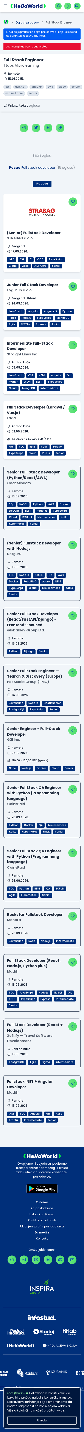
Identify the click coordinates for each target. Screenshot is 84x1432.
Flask (46, 831)
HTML (42, 375)
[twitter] (36, 128)
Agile (25, 266)
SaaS (44, 446)
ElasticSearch (52, 703)
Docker (64, 504)
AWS (51, 504)
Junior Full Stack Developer (32, 284)
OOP (40, 259)
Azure (46, 581)
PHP (11, 446)
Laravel (57, 446)
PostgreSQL (16, 709)
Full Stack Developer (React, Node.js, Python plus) (34, 963)
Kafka (64, 517)
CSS (30, 375)
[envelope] (72, 1259)
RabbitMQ (30, 581)
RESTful (25, 324)
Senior (56, 266)
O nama (42, 1202)
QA (41, 825)
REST (39, 381)
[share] (60, 128)
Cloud (13, 266)
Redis (12, 318)
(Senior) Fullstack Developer (34, 232)
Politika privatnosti (42, 1220)
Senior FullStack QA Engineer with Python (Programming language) (34, 793)
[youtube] (36, 1259)
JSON (27, 381)
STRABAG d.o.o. (20, 238)
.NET (11, 259)
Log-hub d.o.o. (20, 290)
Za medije (42, 1232)
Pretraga (42, 183)
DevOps (14, 511)
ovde (60, 1410)
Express (41, 324)
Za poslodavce (42, 1208)
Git (69, 375)
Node (12, 768)
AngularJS (50, 311)
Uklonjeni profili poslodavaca (42, 1226)
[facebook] (24, 128)
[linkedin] (48, 128)
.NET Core (40, 266)
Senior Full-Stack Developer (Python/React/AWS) (33, 475)
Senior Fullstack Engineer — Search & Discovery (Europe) (34, 673)
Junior (55, 324)
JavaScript (16, 311)
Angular (33, 311)
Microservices (46, 517)
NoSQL (23, 504)
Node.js (24, 575)
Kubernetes (17, 523)
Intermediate (49, 388)
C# (22, 259)
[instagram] (24, 1259)
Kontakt (42, 1238)
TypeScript (56, 259)
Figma (46, 1062)
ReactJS (42, 511)
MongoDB (63, 318)
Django (29, 651)
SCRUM (60, 888)
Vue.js (46, 453)
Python (67, 311)
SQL (21, 446)
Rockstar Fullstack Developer (35, 914)
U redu (42, 1420)
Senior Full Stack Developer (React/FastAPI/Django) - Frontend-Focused (33, 619)
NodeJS (26, 318)
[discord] (60, 1259)
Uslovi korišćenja (42, 1214)
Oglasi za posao (27, 23)
